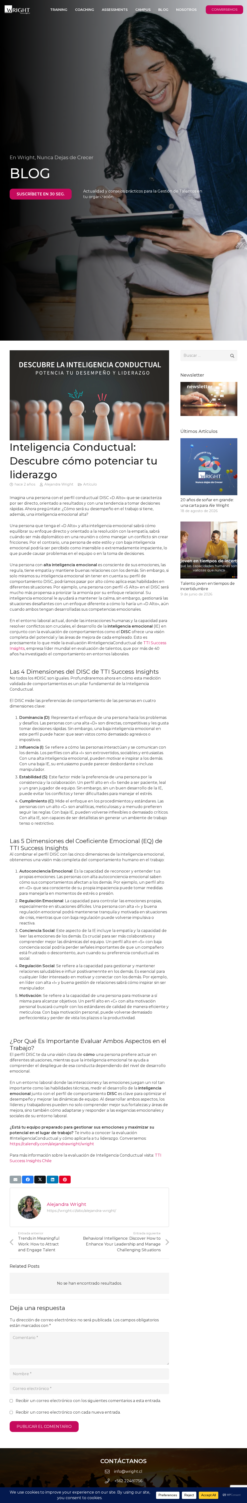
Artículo (90, 484)
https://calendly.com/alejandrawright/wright (52, 1144)
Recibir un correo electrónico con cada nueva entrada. (68, 1412)
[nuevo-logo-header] (17, 9)
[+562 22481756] (109, 1481)
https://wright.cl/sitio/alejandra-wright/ (81, 1210)
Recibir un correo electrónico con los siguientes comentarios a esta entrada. (88, 1400)
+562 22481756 (128, 1481)
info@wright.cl (128, 1471)
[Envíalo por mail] (15, 1179)
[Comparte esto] (28, 1179)
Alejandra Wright (58, 484)
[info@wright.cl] (109, 1471)
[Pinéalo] (65, 1179)
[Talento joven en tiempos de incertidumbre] (208, 559)
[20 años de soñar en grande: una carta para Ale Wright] (208, 476)
